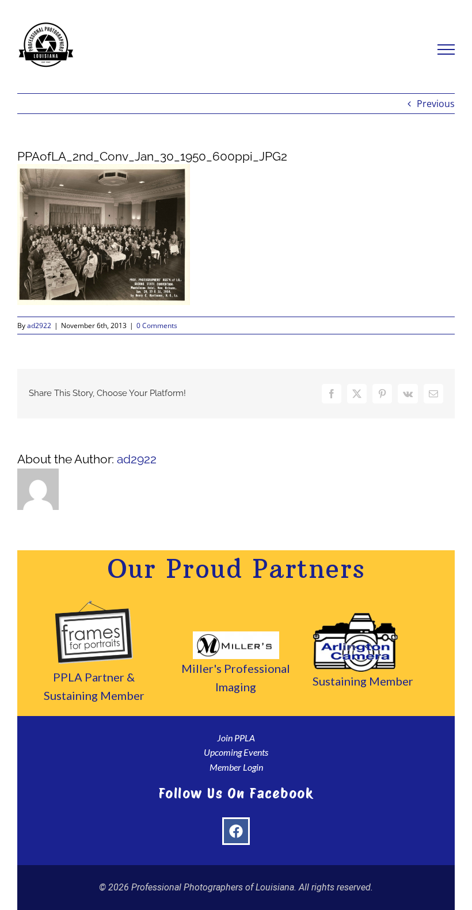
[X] (357, 393)
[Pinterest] (382, 393)
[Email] (433, 393)
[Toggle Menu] (446, 49)
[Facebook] (331, 393)
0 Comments (156, 325)
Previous (436, 103)
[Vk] (408, 393)
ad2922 (39, 325)
